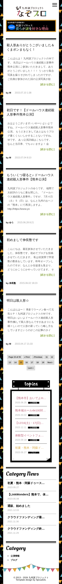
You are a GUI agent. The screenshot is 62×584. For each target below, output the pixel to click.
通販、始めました (18, 505)
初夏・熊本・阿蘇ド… (29, 447)
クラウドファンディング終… (26, 528)
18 (37, 362)
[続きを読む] (47, 84)
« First (27, 357)
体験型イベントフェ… (29, 435)
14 (15, 362)
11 (47, 357)
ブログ (14, 560)
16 (26, 362)
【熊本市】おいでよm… (30, 398)
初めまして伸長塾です (22, 240)
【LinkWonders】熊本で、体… (27, 494)
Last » (31, 368)
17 (32, 362)
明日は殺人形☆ (18, 300)
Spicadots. (41, 579)
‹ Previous (37, 357)
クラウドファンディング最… (26, 517)
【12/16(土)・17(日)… (29, 423)
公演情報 (15, 556)
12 (52, 357)
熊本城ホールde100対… (30, 410)
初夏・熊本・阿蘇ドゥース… (26, 483)
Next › (50, 362)
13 (10, 362)
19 (43, 362)
